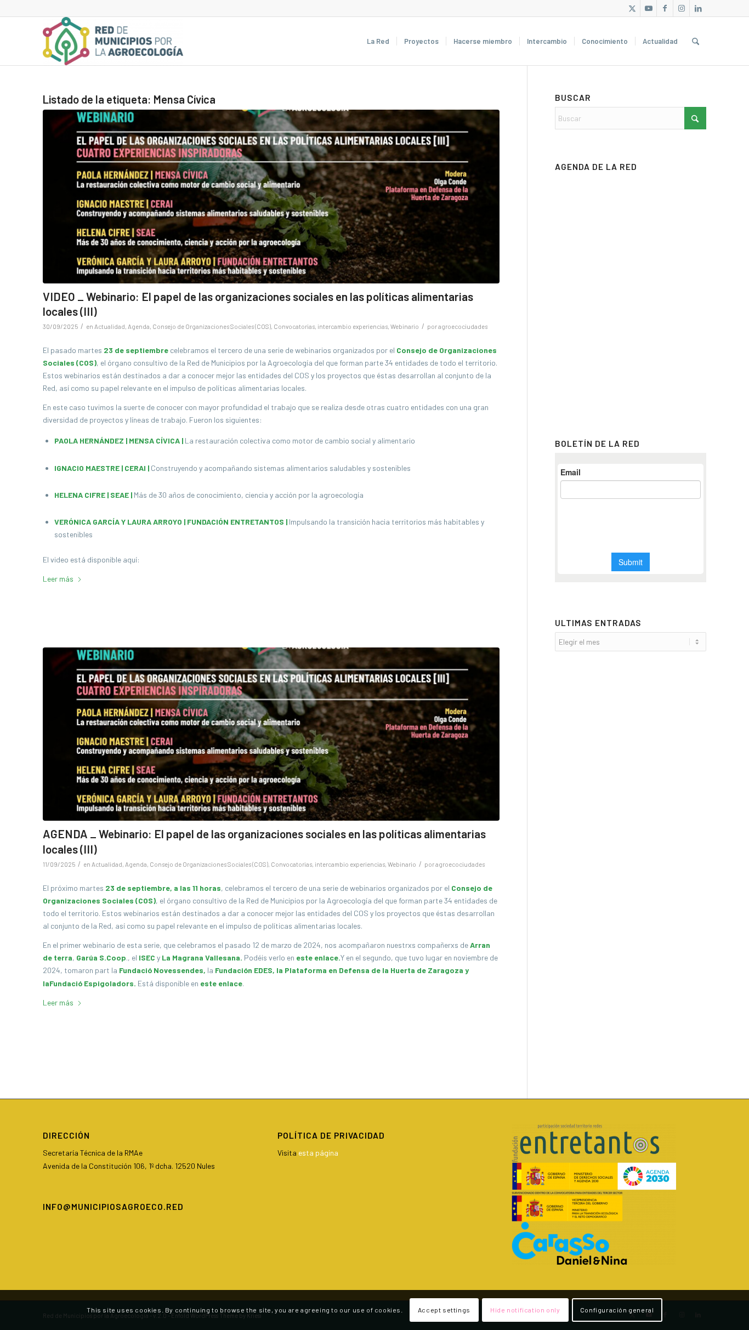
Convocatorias (294, 326)
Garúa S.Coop (101, 957)
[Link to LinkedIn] (698, 8)
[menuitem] (378, 41)
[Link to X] (632, 8)
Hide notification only (525, 1310)
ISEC (147, 957)
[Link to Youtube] (648, 8)
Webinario (404, 326)
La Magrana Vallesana (201, 957)
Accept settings (444, 1310)
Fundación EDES (244, 970)
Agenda (139, 326)
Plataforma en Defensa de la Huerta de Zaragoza (374, 970)
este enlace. (318, 957)
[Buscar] (695, 41)
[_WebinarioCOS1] (271, 196)
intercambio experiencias (352, 326)
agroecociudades (462, 326)
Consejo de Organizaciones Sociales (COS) (211, 326)
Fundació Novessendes (161, 970)
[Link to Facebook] (665, 8)
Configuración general (617, 1310)
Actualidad (109, 326)
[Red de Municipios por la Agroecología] (113, 41)
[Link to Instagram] (681, 8)
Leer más (58, 578)
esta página (318, 1152)
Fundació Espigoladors (91, 983)
